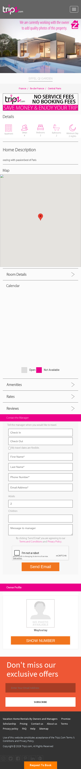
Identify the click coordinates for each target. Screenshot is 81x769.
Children (13, 511)
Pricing (23, 723)
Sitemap (43, 728)
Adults (11, 496)
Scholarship (9, 723)
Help (32, 728)
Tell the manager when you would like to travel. (32, 425)
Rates (11, 396)
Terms (64, 723)
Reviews (13, 408)
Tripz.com (27, 746)
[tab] (40, 274)
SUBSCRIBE (40, 702)
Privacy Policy (54, 541)
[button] (78, 22)
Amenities (14, 384)
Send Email (40, 566)
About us (52, 723)
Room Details (16, 274)
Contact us (37, 723)
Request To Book (40, 765)
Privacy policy (10, 728)
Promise (65, 718)
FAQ (24, 728)
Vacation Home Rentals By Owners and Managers (30, 718)
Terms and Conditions (30, 541)
